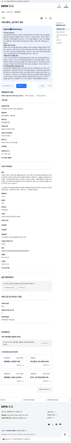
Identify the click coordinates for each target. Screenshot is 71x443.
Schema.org (8, 287)
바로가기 (22, 86)
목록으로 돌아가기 (44, 389)
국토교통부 (4, 122)
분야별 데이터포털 (53, 400)
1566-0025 (10, 415)
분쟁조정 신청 (51, 415)
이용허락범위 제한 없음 (7, 320)
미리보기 (58, 40)
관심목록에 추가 (7, 86)
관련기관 (2, 400)
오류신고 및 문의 (41, 96)
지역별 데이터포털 (29, 400)
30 (43, 86)
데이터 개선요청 (29, 96)
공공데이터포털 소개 (21, 430)
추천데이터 (59, 43)
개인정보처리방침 (11, 430)
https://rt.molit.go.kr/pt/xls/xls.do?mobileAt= (15, 251)
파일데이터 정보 (60, 29)
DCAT (21, 287)
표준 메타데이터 (60, 32)
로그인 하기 (45, 343)
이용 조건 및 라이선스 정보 (62, 36)
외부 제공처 (20, 358)
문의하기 (50, 418)
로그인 (59, 7)
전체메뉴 (66, 7)
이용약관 (3, 430)
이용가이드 (50, 412)
